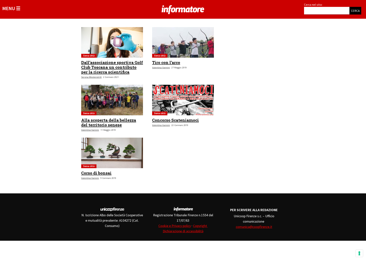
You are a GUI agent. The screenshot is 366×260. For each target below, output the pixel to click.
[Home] (183, 9)
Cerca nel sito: (313, 4)
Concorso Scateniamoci (175, 120)
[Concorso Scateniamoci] (183, 100)
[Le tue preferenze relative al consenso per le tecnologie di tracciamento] (359, 253)
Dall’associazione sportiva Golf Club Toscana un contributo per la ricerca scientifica (112, 67)
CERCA (355, 11)
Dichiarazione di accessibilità (183, 231)
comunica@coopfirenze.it (254, 226)
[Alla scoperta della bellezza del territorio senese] (112, 100)
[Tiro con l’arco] (183, 42)
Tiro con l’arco (166, 62)
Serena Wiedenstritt (91, 77)
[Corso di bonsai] (112, 153)
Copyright (200, 226)
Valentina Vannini (161, 67)
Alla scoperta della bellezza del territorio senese (108, 122)
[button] (11, 8)
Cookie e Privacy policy (174, 226)
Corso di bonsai (96, 173)
